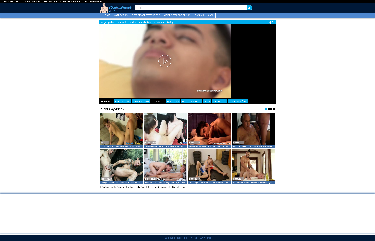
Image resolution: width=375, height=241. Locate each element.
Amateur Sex (173, 101)
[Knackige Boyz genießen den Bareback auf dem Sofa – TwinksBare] (121, 129)
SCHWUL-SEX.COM (9, 1)
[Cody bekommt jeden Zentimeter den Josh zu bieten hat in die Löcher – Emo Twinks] (165, 129)
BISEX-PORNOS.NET (93, 1)
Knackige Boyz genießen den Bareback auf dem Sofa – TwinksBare (130, 146)
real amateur (219, 101)
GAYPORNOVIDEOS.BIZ (31, 1)
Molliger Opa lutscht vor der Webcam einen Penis (255, 146)
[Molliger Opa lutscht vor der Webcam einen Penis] (253, 129)
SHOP (210, 15)
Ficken (207, 101)
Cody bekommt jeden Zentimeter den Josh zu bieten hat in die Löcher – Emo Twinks (182, 146)
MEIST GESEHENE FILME (176, 15)
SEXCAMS (198, 15)
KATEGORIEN (121, 15)
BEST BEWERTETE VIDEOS (146, 15)
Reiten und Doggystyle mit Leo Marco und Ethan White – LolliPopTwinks (221, 146)
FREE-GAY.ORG (50, 1)
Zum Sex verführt (238, 101)
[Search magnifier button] (249, 7)
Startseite (103, 186)
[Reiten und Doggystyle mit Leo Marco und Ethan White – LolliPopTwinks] (209, 129)
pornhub (137, 101)
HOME (106, 15)
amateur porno (122, 101)
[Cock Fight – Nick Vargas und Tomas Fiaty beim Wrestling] (209, 165)
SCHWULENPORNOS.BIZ (70, 1)
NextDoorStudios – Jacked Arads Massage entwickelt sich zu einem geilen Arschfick (270, 182)
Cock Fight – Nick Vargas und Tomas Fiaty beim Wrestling (215, 182)
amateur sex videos (191, 101)
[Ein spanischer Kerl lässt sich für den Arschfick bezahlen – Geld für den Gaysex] (121, 165)
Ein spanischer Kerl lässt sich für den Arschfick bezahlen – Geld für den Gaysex (136, 182)
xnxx (146, 101)
